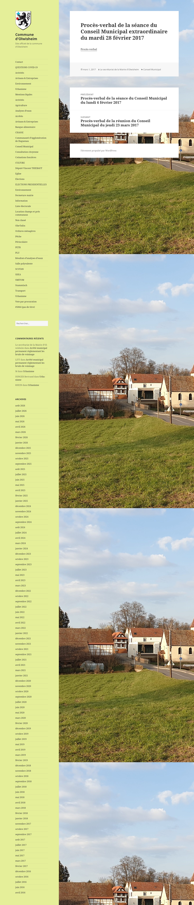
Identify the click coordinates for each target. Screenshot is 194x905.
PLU (17, 252)
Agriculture (21, 105)
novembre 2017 (23, 823)
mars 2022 (20, 627)
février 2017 (21, 866)
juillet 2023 (21, 569)
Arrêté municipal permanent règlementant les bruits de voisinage (31, 351)
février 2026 (21, 437)
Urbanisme (20, 89)
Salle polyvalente (24, 263)
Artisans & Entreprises (26, 78)
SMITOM (19, 279)
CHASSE (19, 132)
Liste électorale (23, 206)
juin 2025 (20, 479)
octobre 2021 (21, 649)
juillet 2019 (21, 739)
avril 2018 (20, 802)
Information (21, 200)
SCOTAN (19, 269)
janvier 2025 (21, 500)
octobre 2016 (21, 876)
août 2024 (20, 527)
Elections (19, 179)
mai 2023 (19, 575)
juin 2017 (20, 850)
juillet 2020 (21, 702)
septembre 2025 (23, 463)
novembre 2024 (23, 511)
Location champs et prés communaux (27, 213)
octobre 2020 (21, 691)
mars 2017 (20, 860)
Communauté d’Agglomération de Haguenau (30, 139)
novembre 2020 (23, 686)
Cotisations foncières (25, 157)
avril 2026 (20, 426)
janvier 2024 (21, 548)
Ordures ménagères (25, 231)
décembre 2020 (23, 680)
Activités (19, 72)
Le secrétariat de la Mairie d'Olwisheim (119, 69)
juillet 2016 (21, 882)
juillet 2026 (21, 410)
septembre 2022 (23, 601)
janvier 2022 (21, 633)
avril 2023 (20, 580)
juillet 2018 (21, 786)
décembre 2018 (23, 765)
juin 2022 (20, 612)
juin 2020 (20, 707)
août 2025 (20, 469)
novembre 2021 (23, 643)
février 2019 (21, 760)
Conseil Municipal (24, 146)
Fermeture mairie (24, 195)
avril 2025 (20, 490)
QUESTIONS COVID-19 (26, 67)
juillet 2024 (21, 532)
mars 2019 (20, 754)
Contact (19, 61)
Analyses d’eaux (23, 110)
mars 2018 (20, 807)
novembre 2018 (23, 770)
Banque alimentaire (25, 127)
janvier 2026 (21, 442)
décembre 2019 (23, 728)
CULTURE (20, 162)
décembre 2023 (23, 553)
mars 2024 (20, 543)
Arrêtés (19, 116)
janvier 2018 (21, 818)
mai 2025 (19, 485)
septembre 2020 (23, 696)
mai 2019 (19, 744)
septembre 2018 (23, 781)
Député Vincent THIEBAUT (28, 168)
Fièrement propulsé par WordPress (98, 150)
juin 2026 (20, 416)
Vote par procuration (26, 301)
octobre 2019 (21, 733)
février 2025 (21, 495)
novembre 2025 (23, 453)
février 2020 (21, 723)
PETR (18, 247)
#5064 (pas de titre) (25, 307)
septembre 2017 (23, 834)
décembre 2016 (23, 871)
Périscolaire (21, 241)
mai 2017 (19, 855)
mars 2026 (20, 432)
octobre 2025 (21, 458)
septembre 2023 (23, 564)
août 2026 (20, 405)
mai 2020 (19, 712)
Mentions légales (23, 94)
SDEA (18, 274)
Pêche (18, 236)
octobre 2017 (21, 829)
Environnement (23, 83)
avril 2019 (20, 749)
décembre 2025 (23, 447)
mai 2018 (19, 797)
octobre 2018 (21, 776)
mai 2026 (19, 421)
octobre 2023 (21, 559)
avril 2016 (20, 892)
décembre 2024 (23, 506)
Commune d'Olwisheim (26, 36)
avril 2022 (20, 622)
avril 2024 (20, 537)
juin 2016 (20, 887)
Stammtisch (21, 285)
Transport (20, 290)
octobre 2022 (21, 596)
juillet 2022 (21, 606)
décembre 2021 (23, 638)
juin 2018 (20, 792)
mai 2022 (19, 617)
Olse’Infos (20, 225)
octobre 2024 (21, 516)
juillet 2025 (21, 474)
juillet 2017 (21, 844)
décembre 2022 (23, 590)
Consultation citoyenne (26, 151)
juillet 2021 (21, 659)
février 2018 (21, 813)
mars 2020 (20, 717)
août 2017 (20, 839)
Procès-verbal (89, 49)
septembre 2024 (23, 522)
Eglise (18, 173)
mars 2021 (20, 670)
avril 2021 (20, 664)
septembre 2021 (23, 654)
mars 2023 (20, 585)
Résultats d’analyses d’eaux (29, 258)
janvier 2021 (21, 675)
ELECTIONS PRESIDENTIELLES (31, 184)
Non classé (20, 220)
